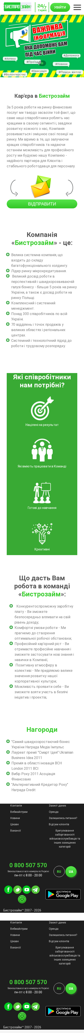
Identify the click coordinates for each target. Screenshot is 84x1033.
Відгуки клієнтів (59, 824)
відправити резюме (42, 204)
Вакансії (15, 830)
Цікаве (14, 824)
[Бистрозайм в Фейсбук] (8, 892)
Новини (15, 818)
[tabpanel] (42, 46)
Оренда (53, 811)
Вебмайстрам (19, 811)
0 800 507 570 (28, 865)
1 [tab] (42, 63)
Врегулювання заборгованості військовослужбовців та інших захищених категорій (65, 838)
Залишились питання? (63, 818)
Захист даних (57, 805)
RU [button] (59, 871)
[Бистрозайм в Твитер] (17, 892)
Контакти (16, 805)
